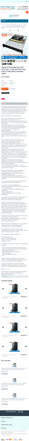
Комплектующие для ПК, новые (14, 24)
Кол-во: (3, 85)
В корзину (5, 89)
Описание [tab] (4, 103)
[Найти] (27, 12)
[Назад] (10, 31)
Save (3, 98)
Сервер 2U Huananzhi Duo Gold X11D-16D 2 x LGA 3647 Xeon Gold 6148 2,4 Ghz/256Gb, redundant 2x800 (14, 369)
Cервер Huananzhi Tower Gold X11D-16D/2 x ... (9, 297)
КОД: (2, 81)
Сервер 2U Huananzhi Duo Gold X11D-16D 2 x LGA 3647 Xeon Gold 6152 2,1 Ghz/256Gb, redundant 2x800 (14, 399)
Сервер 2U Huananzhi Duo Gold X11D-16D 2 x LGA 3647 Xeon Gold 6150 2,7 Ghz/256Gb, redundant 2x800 (14, 384)
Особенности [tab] (5, 276)
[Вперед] (18, 31)
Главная (3, 24)
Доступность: (4, 83)
